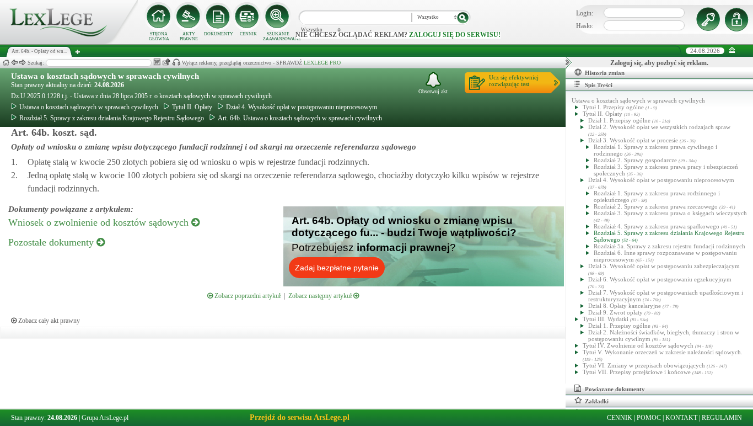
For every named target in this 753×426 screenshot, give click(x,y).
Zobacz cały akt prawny (48, 320)
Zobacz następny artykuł (320, 296)
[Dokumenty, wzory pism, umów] (218, 16)
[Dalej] (22, 63)
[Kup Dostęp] (248, 16)
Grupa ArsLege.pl (105, 418)
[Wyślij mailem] (166, 62)
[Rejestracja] (738, 19)
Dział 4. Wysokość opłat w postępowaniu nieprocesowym (301, 107)
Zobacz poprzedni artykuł (247, 296)
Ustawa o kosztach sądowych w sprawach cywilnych (105, 76)
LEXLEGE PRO (322, 63)
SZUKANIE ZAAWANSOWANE (278, 36)
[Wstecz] (14, 63)
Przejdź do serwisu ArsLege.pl (299, 417)
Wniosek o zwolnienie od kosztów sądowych (99, 222)
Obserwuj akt (433, 91)
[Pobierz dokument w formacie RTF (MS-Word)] (156, 62)
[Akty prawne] (188, 16)
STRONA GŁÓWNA (159, 36)
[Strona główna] (69, 42)
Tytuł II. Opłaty (192, 107)
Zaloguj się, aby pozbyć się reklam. (659, 63)
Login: (584, 13)
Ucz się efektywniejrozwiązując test (514, 80)
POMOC (649, 418)
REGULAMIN (722, 418)
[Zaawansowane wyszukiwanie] (278, 16)
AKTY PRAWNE (189, 36)
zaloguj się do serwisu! (455, 35)
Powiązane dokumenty (615, 389)
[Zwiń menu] (732, 50)
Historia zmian (605, 73)
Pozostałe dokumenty (52, 242)
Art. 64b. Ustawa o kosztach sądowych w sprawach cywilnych (300, 118)
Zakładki (597, 401)
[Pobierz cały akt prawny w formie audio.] (176, 62)
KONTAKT (681, 418)
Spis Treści (598, 85)
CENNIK (248, 33)
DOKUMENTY (218, 33)
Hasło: (584, 26)
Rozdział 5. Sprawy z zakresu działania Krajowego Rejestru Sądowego (111, 118)
